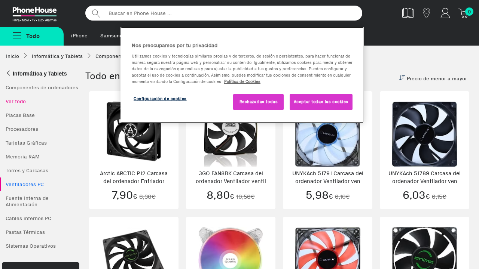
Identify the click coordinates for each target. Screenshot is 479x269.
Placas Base (20, 115)
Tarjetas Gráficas (26, 143)
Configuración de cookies (160, 98)
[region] (242, 75)
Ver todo (16, 101)
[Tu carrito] (464, 13)
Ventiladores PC (25, 184)
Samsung (111, 36)
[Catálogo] (408, 13)
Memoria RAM (23, 157)
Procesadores (22, 129)
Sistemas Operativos (31, 246)
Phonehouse (41, 12)
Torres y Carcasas (27, 170)
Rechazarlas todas (259, 101)
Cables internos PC (28, 218)
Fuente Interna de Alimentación (27, 201)
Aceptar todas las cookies (321, 101)
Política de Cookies (242, 81)
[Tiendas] (426, 13)
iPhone (79, 36)
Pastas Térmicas (25, 232)
